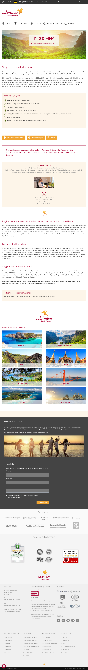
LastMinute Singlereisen (50, 643)
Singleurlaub (47, 649)
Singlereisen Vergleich (50, 652)
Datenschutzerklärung (69, 646)
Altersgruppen (54, 23)
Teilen (53, 138)
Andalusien (9, 637)
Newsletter (56, 2)
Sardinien (8, 646)
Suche (9, 23)
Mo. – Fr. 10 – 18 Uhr (43, 2)
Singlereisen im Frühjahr (31, 637)
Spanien (8, 649)
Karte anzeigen (37, 138)
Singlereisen (47, 646)
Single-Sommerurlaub (31, 640)
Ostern (27, 649)
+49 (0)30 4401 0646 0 (25, 2)
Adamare (72, 23)
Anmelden (82, 2)
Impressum (66, 649)
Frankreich (9, 640)
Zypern (8, 652)
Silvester (27, 655)
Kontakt (8, 2)
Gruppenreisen (48, 640)
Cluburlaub (47, 637)
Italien (8, 643)
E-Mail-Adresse (10, 487)
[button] (4, 666)
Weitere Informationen (15, 138)
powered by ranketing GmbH (79, 668)
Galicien (65, 652)
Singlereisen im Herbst (31, 643)
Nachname (9, 478)
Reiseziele (22, 23)
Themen (37, 23)
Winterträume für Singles (32, 646)
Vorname (8, 471)
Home (66, 668)
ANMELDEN (43, 502)
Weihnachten (29, 652)
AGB (64, 643)
